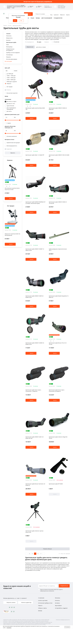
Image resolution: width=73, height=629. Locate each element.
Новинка (9, 90)
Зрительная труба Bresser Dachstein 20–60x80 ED (35, 484)
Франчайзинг (58, 605)
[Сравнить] (19, 163)
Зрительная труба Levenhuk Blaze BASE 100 (35, 108)
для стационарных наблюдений (11, 108)
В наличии (56, 42)
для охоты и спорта (11, 101)
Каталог (9, 25)
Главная (5, 25)
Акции (32, 18)
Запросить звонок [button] (10, 602)
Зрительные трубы (17, 25)
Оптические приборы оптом (45, 603)
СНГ (24, 6)
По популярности (29, 42)
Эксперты (57, 603)
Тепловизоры (9, 54)
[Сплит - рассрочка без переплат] (7, 182)
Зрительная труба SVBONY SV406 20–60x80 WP (58, 108)
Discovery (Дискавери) (11, 59)
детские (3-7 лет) (11, 103)
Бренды (38, 18)
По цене (39, 42)
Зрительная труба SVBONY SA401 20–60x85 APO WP (35, 437)
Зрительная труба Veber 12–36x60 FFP (35, 155)
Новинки (46, 42)
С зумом (9, 123)
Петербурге (9, 6)
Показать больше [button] (47, 549)
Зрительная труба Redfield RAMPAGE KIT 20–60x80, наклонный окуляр (35, 202)
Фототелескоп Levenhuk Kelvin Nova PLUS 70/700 (12, 189)
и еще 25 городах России (18, 6)
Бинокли (8, 40)
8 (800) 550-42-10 (48, 7)
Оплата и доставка (42, 600)
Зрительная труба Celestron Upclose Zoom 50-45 (34, 531)
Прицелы (8, 57)
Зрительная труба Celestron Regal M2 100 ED (58, 437)
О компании (41, 598)
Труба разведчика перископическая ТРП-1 (58, 249)
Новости (40, 605)
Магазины (57, 598)
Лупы (7, 44)
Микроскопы (9, 38)
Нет (21, 20)
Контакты (57, 600)
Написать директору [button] (26, 602)
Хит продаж (9, 86)
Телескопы (8, 35)
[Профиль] (51, 13)
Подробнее (9, 627)
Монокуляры (9, 46)
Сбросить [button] (12, 153)
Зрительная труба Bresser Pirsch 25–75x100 (58, 343)
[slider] (5, 120)
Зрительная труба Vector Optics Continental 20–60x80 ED (56, 390)
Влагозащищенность (12, 145)
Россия (8, 18)
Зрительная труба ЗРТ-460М (56, 484)
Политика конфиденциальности (63, 619)
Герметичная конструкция (13, 142)
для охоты (9, 111)
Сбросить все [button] (30, 47)
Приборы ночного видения (13, 52)
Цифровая (9, 149)
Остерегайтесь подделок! (61, 608)
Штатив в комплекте (12, 136)
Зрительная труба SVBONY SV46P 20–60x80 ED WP (35, 296)
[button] (32, 6)
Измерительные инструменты (10, 49)
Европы (8, 7)
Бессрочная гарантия (12, 93)
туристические (10, 105)
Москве (22, 5)
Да (15, 20)
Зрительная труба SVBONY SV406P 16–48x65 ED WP (35, 249)
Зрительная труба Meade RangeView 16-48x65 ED (59, 296)
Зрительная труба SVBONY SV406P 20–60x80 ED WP (35, 343)
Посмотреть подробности (44, 1)
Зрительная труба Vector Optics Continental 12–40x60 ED (33, 390)
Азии (13, 7)
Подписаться (64, 585)
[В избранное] (18, 163)
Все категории (8, 61)
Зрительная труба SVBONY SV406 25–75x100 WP (58, 202)
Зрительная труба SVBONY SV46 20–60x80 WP (59, 155)
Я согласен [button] (67, 627)
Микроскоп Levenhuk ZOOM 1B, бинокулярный (12, 234)
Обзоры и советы (42, 608)
